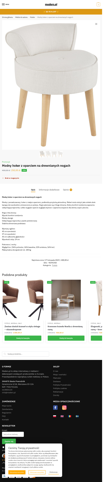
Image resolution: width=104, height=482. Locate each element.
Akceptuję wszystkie (17, 472)
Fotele (32, 17)
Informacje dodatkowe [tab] (49, 189)
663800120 (7, 390)
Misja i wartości (59, 374)
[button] (98, 4)
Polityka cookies (60, 388)
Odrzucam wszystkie (37, 472)
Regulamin (6, 412)
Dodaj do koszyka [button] (23, 338)
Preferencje (54, 472)
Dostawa (56, 381)
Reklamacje (58, 392)
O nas (55, 371)
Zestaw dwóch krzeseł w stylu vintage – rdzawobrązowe (22, 328)
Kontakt (5, 419)
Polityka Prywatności (62, 385)
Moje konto (6, 406)
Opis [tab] (33, 189)
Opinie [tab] (67, 189)
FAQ (4, 416)
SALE (20, 323)
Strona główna (7, 17)
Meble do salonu (21, 17)
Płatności (57, 378)
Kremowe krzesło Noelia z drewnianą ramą (65, 328)
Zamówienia (7, 409)
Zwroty (56, 395)
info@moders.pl (9, 392)
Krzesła (14, 323)
